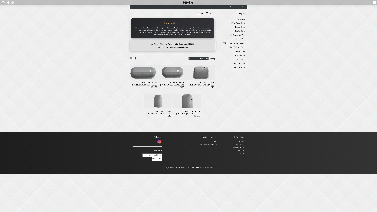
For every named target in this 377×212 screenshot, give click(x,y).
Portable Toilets (239, 63)
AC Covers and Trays (237, 35)
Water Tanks (241, 19)
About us (241, 150)
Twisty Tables (240, 59)
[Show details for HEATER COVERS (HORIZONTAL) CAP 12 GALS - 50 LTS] (201, 72)
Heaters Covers (240, 27)
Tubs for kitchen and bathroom (234, 43)
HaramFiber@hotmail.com (177, 47)
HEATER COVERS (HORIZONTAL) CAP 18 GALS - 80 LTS (172, 85)
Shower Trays (240, 39)
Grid (135, 58)
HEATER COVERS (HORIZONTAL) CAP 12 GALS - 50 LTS (201, 85)
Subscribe (157, 159)
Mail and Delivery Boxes (236, 47)
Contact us (240, 153)
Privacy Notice (239, 144)
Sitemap (241, 141)
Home (244, 7)
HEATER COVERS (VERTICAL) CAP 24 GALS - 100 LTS (159, 113)
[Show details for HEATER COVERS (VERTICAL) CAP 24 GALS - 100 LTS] (158, 101)
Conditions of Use (238, 147)
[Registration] (3, 2)
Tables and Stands (239, 67)
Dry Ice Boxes (240, 31)
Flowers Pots (240, 51)
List (131, 58)
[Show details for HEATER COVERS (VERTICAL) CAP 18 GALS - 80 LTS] (187, 101)
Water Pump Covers (238, 23)
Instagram (159, 141)
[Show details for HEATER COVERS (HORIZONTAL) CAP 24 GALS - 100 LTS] (144, 72)
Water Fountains (239, 55)
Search (214, 141)
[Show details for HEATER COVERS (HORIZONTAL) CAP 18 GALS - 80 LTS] (172, 72)
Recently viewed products (208, 144)
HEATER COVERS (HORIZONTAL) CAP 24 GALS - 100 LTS (144, 85)
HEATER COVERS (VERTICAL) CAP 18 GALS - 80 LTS (188, 113)
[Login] (8, 2)
